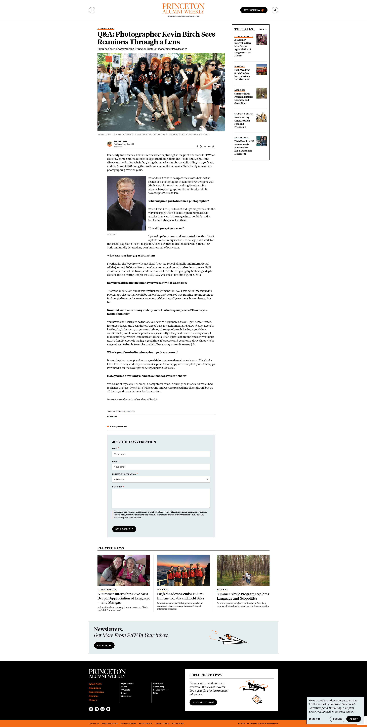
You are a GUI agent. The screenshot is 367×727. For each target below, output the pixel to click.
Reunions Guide (105, 28)
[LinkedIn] (108, 709)
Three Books (241, 138)
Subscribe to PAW (203, 702)
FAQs (155, 693)
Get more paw (251, 10)
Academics (239, 66)
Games (124, 693)
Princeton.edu (178, 723)
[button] (213, 146)
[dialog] (335, 710)
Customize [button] (314, 719)
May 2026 (125, 411)
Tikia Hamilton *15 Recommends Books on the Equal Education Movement (244, 147)
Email (115, 461)
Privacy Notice (145, 723)
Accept (354, 719)
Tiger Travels (127, 683)
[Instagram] (102, 709)
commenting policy (144, 514)
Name (115, 448)
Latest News (95, 684)
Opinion (93, 696)
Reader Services (160, 690)
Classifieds (126, 696)
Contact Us (94, 723)
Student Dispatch (243, 36)
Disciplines (95, 688)
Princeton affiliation (124, 474)
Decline (337, 719)
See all (263, 29)
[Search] (275, 10)
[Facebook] (97, 709)
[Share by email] (209, 146)
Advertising (158, 687)
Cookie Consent (162, 723)
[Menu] (92, 10)
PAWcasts (125, 690)
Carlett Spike (121, 141)
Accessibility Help (128, 723)
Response (117, 487)
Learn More (104, 646)
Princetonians (96, 692)
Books (124, 687)
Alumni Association (110, 723)
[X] (91, 709)
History (93, 700)
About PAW (158, 683)
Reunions (112, 416)
